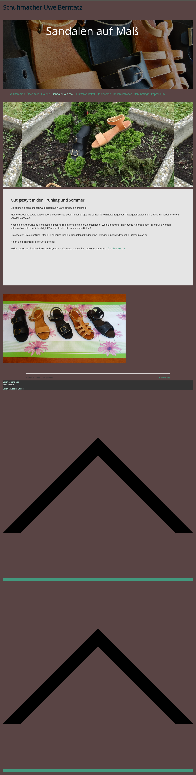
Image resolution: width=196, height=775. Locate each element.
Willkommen (17, 94)
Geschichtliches (122, 94)
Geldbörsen (104, 94)
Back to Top (164, 377)
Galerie (45, 94)
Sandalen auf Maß (63, 94)
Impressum (158, 94)
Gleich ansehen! (116, 248)
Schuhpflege (141, 94)
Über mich (33, 94)
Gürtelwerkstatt (85, 94)
